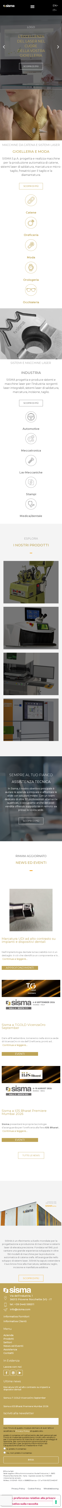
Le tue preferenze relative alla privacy (29, 1498)
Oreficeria (31, 235)
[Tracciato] (20, 1373)
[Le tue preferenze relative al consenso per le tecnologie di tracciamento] (56, 1502)
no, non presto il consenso (19, 1452)
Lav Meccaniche (31, 472)
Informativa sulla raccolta (21, 1503)
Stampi (31, 494)
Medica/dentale (31, 516)
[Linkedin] (13, 1373)
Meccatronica (31, 450)
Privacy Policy (23, 1431)
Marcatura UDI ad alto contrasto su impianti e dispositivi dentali (26, 1388)
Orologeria (31, 279)
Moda (31, 257)
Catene (31, 212)
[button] (32, 6)
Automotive (31, 428)
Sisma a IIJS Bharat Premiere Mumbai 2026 (25, 1406)
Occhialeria (31, 302)
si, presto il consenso (16, 1448)
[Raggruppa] (6, 1373)
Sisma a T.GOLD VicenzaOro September (24, 1398)
